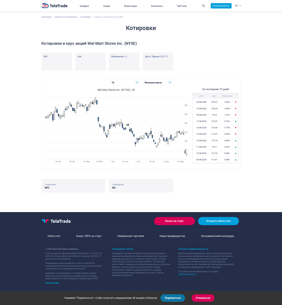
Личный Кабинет (221, 6)
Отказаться (203, 297)
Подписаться (173, 297)
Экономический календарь (217, 236)
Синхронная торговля (130, 236)
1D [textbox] (112, 82)
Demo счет (54, 236)
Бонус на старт (174, 221)
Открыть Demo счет (218, 221)
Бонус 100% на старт (89, 236)
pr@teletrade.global (187, 274)
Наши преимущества (172, 236)
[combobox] (124, 82)
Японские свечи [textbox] (153, 82)
